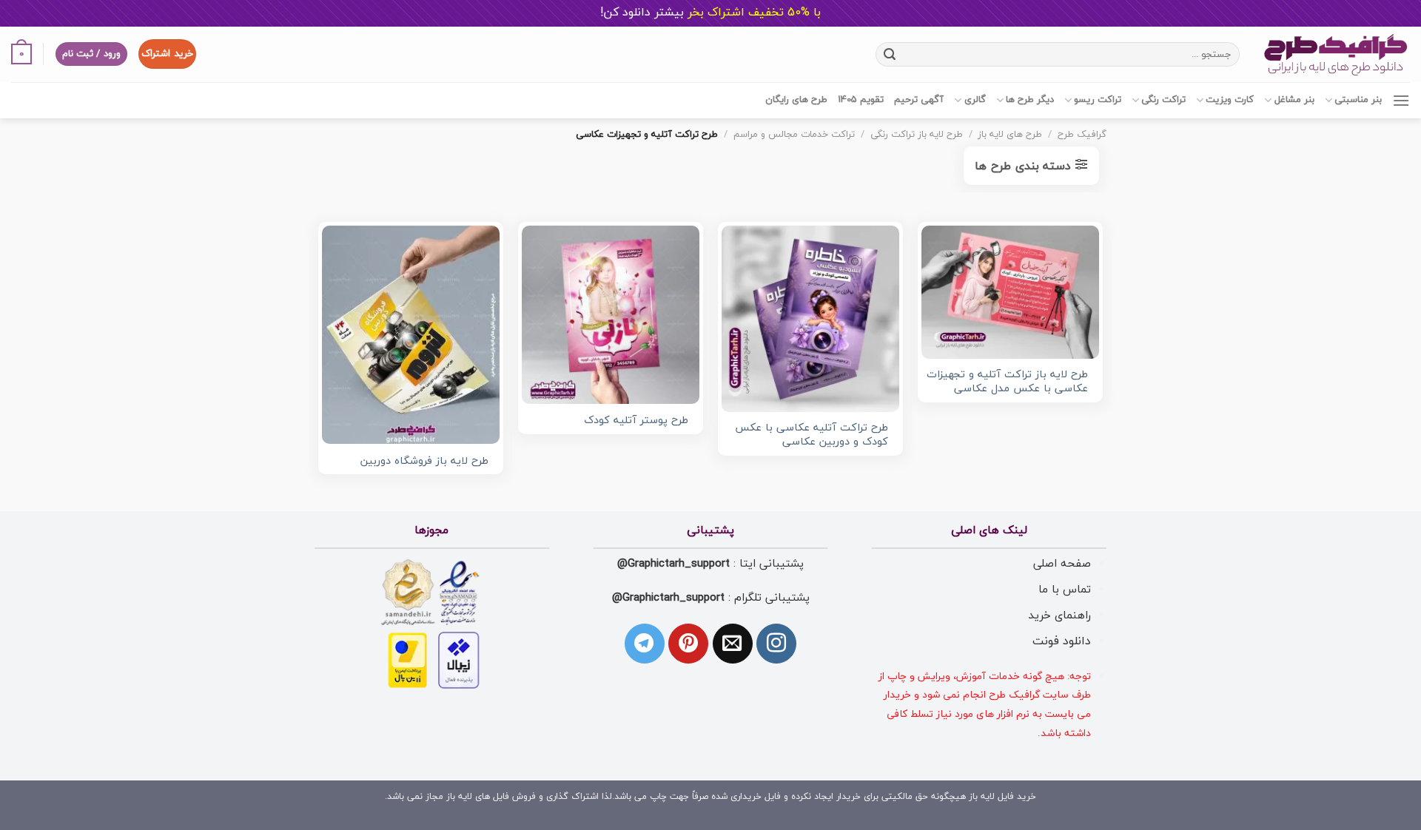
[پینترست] (688, 644)
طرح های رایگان (796, 100)
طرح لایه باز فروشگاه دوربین (424, 462)
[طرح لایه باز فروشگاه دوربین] (411, 335)
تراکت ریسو (1097, 100)
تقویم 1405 (861, 100)
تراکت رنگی (1163, 100)
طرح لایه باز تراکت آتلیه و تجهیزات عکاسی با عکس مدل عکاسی (1007, 382)
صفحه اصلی (1062, 564)
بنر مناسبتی (1358, 100)
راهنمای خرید (1059, 615)
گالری (974, 100)
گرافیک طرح (1082, 134)
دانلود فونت (1061, 641)
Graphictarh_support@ (673, 564)
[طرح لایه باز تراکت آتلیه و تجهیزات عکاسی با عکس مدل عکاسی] (1010, 292)
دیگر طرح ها (1030, 100)
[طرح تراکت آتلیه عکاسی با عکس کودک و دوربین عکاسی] (810, 319)
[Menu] (1401, 100)
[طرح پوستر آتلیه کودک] (610, 314)
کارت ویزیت (1230, 100)
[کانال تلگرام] (645, 644)
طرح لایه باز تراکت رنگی (916, 134)
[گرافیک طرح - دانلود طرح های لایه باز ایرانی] (1336, 54)
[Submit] (889, 54)
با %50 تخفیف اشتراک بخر (710, 12)
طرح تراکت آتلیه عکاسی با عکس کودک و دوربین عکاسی (811, 435)
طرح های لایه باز (1010, 134)
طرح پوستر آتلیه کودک (636, 421)
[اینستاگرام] (776, 644)
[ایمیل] (733, 644)
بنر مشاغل (1294, 100)
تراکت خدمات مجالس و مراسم (794, 134)
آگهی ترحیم (919, 100)
